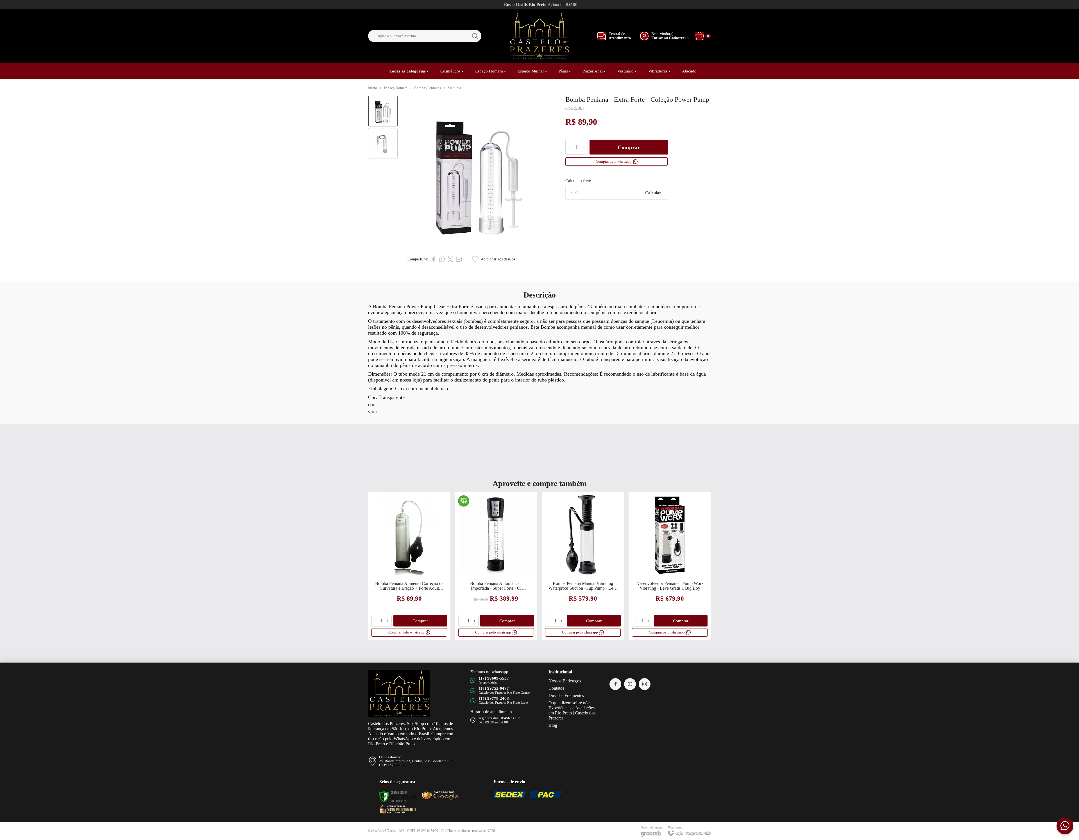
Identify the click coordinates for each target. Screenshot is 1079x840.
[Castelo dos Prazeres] (539, 36)
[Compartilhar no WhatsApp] (442, 259)
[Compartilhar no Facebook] (433, 259)
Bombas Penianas (427, 88)
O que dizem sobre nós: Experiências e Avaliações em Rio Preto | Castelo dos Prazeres (571, 710)
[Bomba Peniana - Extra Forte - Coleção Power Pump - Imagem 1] (383, 111)
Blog (552, 725)
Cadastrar (677, 38)
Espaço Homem (395, 88)
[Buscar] (474, 36)
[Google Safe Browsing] (397, 809)
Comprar (629, 147)
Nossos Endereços (564, 680)
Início (372, 88)
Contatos (556, 688)
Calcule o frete (578, 181)
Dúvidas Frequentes (566, 695)
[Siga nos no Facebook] (615, 684)
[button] (383, 111)
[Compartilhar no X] (450, 259)
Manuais (454, 88)
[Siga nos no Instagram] (644, 684)
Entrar (657, 38)
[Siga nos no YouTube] (630, 684)
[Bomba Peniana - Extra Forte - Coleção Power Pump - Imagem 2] (382, 143)
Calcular (653, 192)
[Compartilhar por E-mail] (459, 259)
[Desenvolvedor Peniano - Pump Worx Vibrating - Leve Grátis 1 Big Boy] (670, 566)
